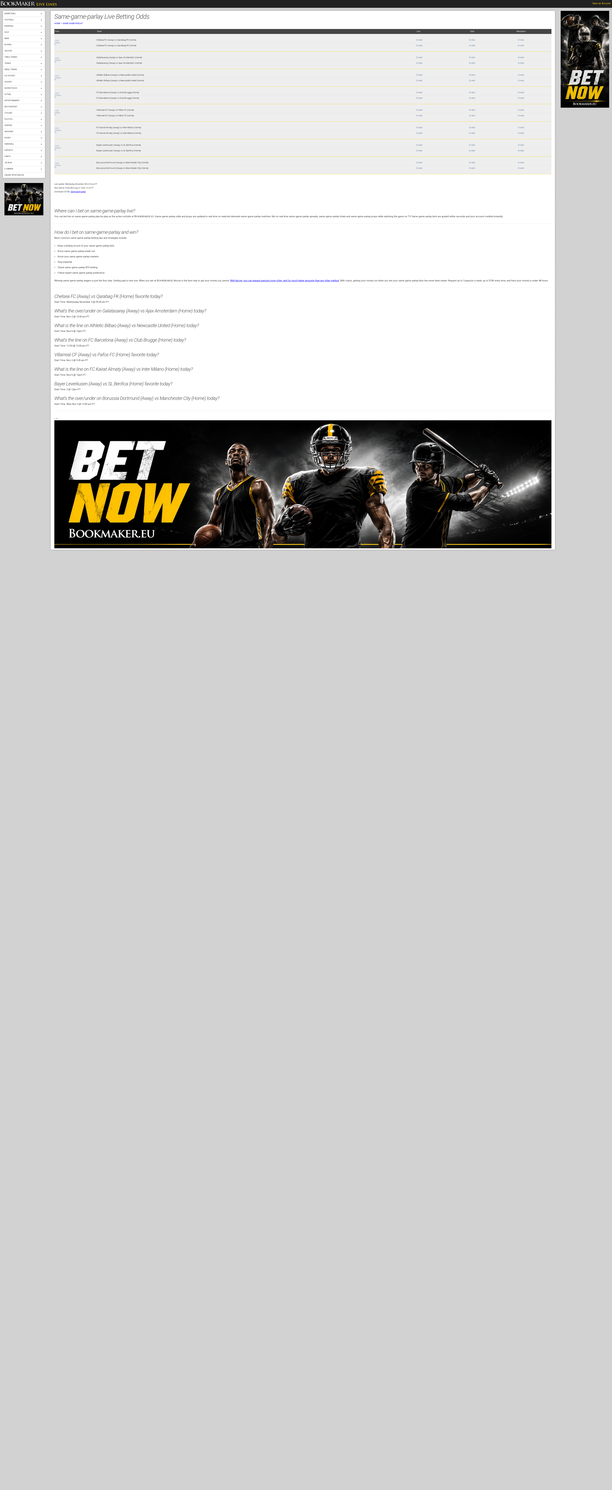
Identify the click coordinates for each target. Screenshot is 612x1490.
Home (57, 23)
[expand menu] (42, 14)
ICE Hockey (9, 76)
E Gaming (8, 169)
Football (9, 20)
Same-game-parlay (73, 23)
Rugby (7, 138)
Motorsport (10, 107)
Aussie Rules (10, 88)
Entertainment (12, 100)
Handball (9, 144)
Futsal (7, 94)
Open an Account (601, 3)
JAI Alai (8, 162)
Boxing (7, 44)
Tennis (7, 63)
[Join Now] (302, 484)
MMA (6, 38)
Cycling (8, 113)
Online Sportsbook (14, 175)
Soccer (8, 51)
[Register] (24, 199)
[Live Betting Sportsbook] (29, 4)
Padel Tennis (10, 69)
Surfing (8, 125)
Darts (7, 156)
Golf (6, 32)
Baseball (9, 26)
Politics (8, 119)
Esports (8, 150)
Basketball (10, 13)
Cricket (8, 82)
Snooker (8, 131)
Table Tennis (10, 57)
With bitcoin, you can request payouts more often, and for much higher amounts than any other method (284, 280)
